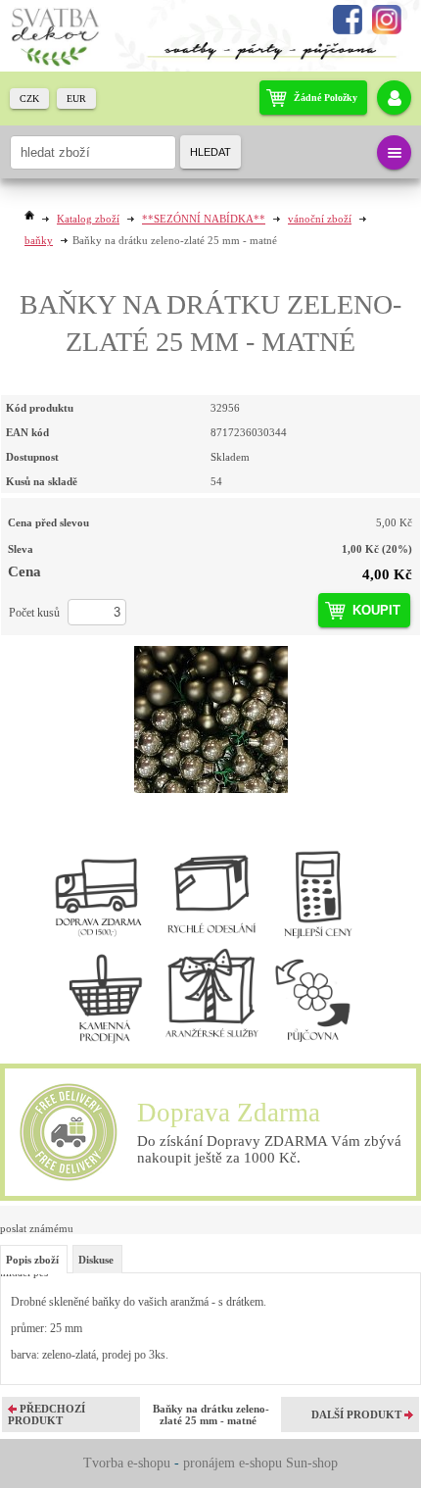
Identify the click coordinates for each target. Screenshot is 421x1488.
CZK (29, 98)
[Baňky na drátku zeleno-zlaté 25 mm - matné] (210, 719)
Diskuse (96, 1259)
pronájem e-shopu (232, 1463)
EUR (76, 98)
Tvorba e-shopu (126, 1463)
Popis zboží (32, 1259)
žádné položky (325, 97)
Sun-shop (312, 1463)
